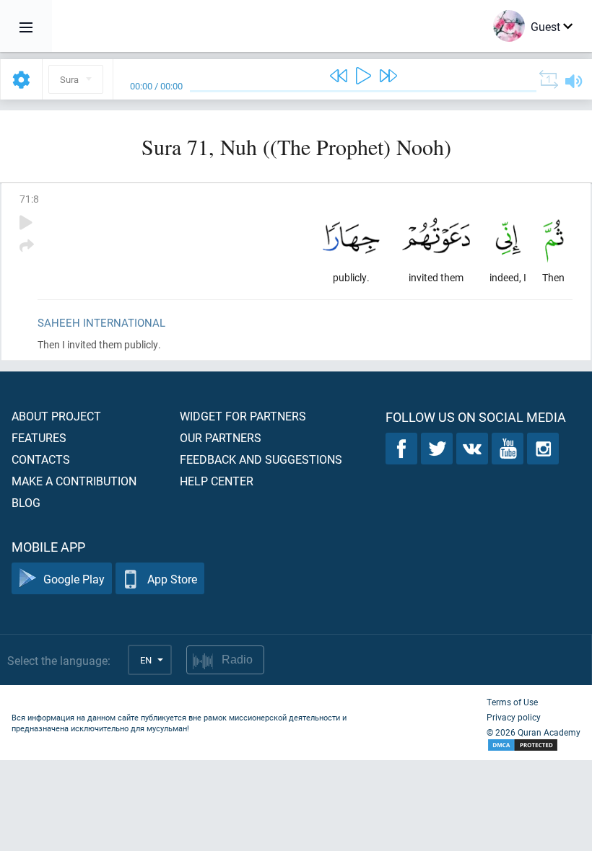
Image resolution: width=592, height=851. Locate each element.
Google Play (74, 578)
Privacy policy (514, 717)
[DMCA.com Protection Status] (533, 745)
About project (56, 415)
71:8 (29, 199)
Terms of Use (512, 701)
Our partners (220, 437)
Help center (216, 480)
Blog (26, 502)
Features (39, 437)
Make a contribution (74, 480)
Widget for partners (243, 415)
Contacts (41, 459)
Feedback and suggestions (261, 459)
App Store (172, 578)
